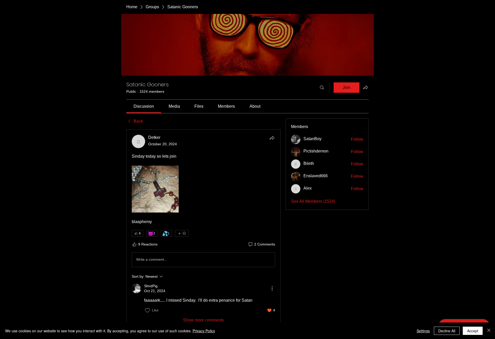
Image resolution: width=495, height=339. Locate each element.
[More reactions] (182, 233)
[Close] (489, 331)
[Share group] (365, 87)
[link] (144, 106)
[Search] (322, 87)
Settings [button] (423, 330)
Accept (472, 330)
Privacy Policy (204, 330)
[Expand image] (155, 189)
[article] (203, 229)
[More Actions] (272, 288)
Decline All (446, 330)
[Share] (272, 138)
